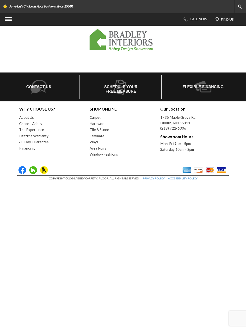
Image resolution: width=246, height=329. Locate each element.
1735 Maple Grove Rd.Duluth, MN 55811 (178, 120)
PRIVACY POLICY (154, 178)
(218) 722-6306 (173, 128)
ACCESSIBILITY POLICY (182, 178)
